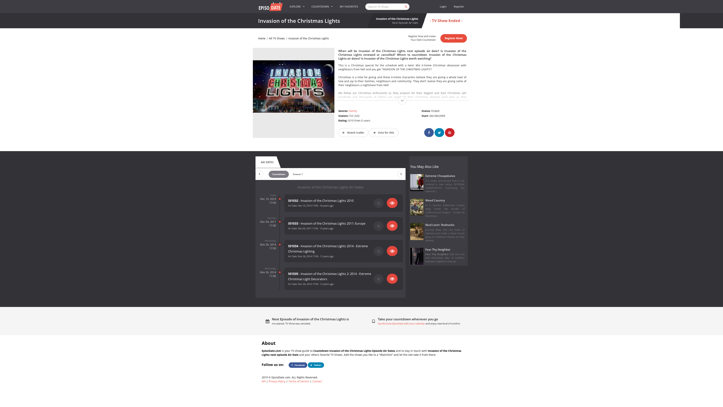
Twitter (317, 365)
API (264, 381)
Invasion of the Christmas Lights (308, 38)
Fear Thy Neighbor (437, 249)
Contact (317, 381)
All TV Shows (277, 38)
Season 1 (298, 174)
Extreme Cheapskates (440, 176)
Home (261, 38)
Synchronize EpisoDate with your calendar (401, 323)
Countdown (278, 174)
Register (459, 6)
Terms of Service (298, 381)
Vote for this (385, 132)
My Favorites (349, 6)
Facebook (299, 365)
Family (353, 111)
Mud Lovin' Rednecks (439, 225)
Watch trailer (355, 132)
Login (443, 6)
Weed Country (435, 200)
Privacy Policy (277, 381)
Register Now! (454, 38)
